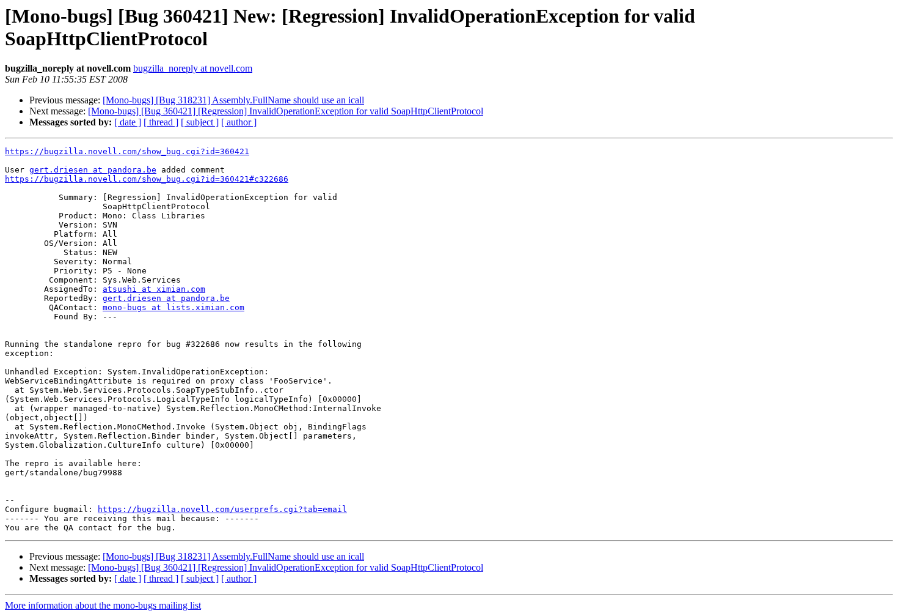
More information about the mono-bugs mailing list (103, 605)
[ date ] (127, 122)
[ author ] (239, 122)
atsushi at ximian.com (154, 289)
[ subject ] (200, 122)
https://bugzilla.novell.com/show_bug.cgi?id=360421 (127, 151)
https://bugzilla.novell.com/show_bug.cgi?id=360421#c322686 (146, 179)
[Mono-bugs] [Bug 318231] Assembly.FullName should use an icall (233, 100)
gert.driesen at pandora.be (92, 169)
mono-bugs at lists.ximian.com (173, 307)
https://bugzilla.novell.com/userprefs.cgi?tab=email (222, 509)
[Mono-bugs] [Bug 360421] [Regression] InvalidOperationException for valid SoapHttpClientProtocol (285, 111)
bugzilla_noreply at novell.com (192, 68)
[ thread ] (161, 122)
